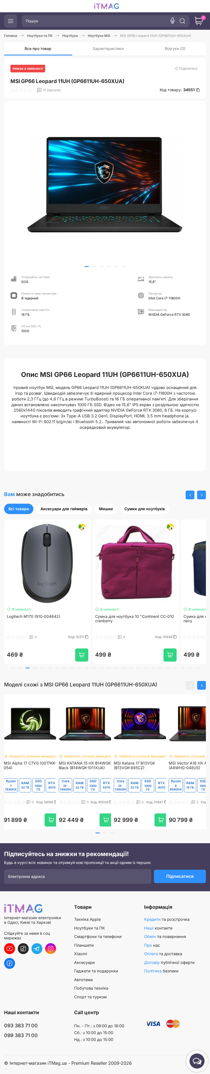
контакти (158, 928)
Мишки (106, 508)
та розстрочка (166, 919)
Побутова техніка (91, 988)
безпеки (161, 971)
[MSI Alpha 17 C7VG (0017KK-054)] (31, 724)
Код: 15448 (149, 637)
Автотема (83, 979)
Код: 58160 (45, 802)
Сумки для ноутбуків (144, 508)
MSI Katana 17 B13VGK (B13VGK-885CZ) (134, 765)
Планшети (84, 945)
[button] (86, 266)
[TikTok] (23, 948)
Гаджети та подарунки (96, 971)
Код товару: (177, 90)
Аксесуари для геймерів (64, 508)
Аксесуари (84, 962)
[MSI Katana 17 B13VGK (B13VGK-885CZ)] (141, 724)
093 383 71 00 (21, 1025)
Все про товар (38, 48)
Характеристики (108, 48)
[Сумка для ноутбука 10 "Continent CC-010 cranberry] (121, 563)
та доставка (163, 953)
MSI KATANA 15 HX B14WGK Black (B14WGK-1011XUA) (85, 765)
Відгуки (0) (175, 48)
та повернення (165, 936)
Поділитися (188, 68)
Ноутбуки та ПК (89, 928)
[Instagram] (50, 948)
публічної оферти (169, 962)
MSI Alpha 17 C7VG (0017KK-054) (30, 765)
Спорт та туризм (90, 997)
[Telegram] (36, 948)
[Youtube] (9, 948)
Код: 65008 (100, 802)
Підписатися (180, 876)
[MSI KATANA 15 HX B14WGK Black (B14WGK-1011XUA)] (86, 724)
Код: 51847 (155, 802)
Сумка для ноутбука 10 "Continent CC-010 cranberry (119, 618)
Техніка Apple (87, 919)
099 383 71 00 (21, 1035)
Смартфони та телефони (98, 936)
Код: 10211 (61, 637)
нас (152, 945)
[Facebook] (9, 963)
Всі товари (18, 508)
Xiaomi (80, 953)
